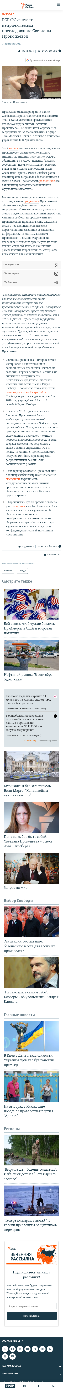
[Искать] (53, 1386)
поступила (18, 506)
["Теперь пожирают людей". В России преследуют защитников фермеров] (31, 1201)
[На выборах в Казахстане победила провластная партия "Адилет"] (31, 1086)
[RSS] (50, 1349)
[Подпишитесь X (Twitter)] (20, 1349)
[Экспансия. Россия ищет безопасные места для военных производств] (31, 921)
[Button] (26, 51)
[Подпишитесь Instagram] (42, 1349)
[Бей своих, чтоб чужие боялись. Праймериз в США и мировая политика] (31, 604)
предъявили (31, 201)
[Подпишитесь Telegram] (35, 1349)
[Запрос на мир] (31, 868)
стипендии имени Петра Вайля (26, 392)
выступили (13, 479)
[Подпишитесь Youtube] (27, 1349)
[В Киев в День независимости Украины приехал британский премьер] (31, 1036)
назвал (13, 148)
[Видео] (39, 1386)
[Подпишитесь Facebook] (12, 1349)
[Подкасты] (5, 1356)
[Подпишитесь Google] (5, 1349)
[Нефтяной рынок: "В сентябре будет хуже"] (31, 655)
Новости (8, 14)
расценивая (47, 181)
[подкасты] (24, 1386)
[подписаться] (12, 1356)
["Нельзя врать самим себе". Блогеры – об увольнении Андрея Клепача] (31, 972)
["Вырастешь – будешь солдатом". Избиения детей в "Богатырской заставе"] (31, 1150)
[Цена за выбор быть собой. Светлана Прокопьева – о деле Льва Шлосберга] (31, 817)
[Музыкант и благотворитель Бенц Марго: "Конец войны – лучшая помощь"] (31, 766)
